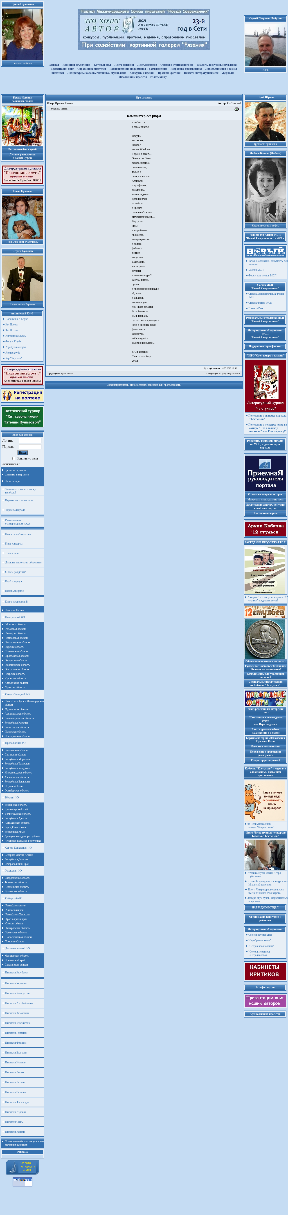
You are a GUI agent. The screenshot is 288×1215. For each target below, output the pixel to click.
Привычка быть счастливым (22, 241)
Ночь (265, 69)
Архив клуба (12, 352)
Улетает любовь (23, 63)
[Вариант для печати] (236, 110)
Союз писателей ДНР (260, 934)
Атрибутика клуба (15, 347)
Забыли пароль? (11, 464)
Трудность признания (265, 144)
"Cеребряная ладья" (259, 940)
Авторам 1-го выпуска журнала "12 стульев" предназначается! (268, 599)
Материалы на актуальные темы (266, 499)
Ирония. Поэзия (64, 103)
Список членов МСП (260, 302)
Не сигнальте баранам (22, 304)
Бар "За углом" (13, 358)
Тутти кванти (60, 373)
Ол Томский (229, 103)
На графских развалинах (223, 373)
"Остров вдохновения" (261, 946)
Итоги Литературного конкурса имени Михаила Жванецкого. (266, 891)
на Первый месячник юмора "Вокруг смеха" (261, 825)
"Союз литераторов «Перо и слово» (259, 953)
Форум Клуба (13, 341)
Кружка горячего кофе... (265, 225)
